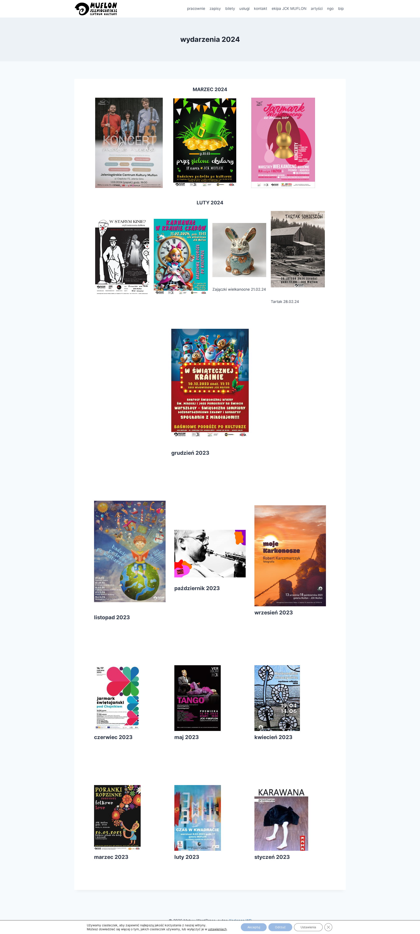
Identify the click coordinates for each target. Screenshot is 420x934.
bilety (230, 8)
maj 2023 (186, 737)
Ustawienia (308, 927)
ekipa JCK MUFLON (289, 8)
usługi (244, 8)
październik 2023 (197, 588)
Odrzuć (280, 927)
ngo (330, 8)
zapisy (215, 8)
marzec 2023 (111, 857)
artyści (317, 8)
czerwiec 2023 (113, 737)
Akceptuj (253, 927)
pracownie (196, 8)
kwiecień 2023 (273, 737)
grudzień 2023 (190, 453)
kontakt (260, 8)
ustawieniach (217, 929)
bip (341, 8)
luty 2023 (186, 857)
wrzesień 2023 (273, 612)
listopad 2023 (112, 617)
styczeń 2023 (272, 857)
